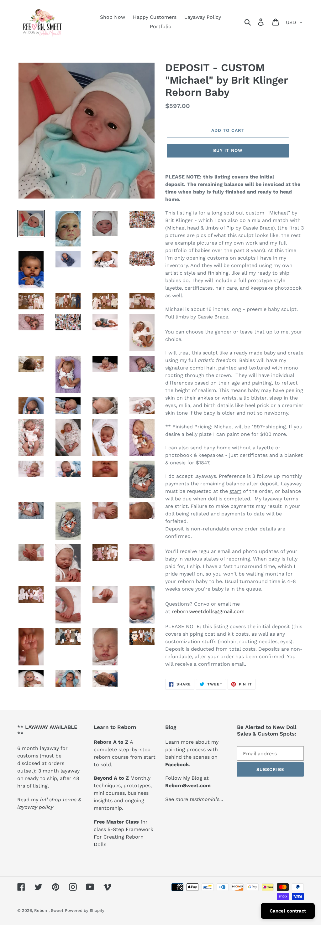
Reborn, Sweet (48, 910)
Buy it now (228, 150)
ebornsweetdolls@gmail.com (209, 611)
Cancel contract (288, 911)
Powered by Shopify (84, 910)
